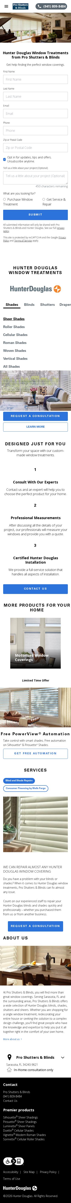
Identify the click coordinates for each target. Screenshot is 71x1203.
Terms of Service (23, 240)
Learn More (35, 427)
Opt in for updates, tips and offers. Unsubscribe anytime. (29, 159)
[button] (6, 6)
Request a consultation (35, 926)
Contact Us (35, 589)
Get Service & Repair (54, 201)
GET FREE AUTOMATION (35, 753)
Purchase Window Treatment (18, 201)
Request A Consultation (35, 416)
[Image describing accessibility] (13, 1161)
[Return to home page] (24, 6)
